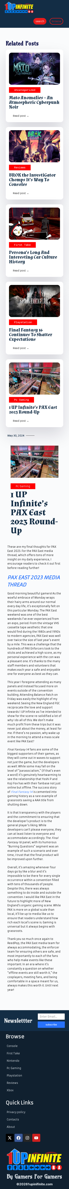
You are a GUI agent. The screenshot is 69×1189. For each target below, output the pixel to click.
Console (12, 1046)
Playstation (23, 322)
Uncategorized (24, 89)
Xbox (10, 1090)
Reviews (20, 167)
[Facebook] (19, 1138)
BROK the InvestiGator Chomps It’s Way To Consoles (32, 179)
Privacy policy (16, 1112)
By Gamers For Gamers (34, 1176)
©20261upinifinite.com (34, 1184)
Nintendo (13, 1060)
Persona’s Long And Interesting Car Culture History (33, 257)
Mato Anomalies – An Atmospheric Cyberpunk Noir (34, 102)
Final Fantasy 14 (22, 791)
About (11, 1126)
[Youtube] (36, 1138)
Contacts (13, 1119)
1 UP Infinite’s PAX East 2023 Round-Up (33, 409)
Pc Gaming (21, 399)
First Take (22, 244)
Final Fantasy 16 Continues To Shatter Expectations (30, 334)
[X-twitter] (10, 1138)
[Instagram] (27, 1138)
